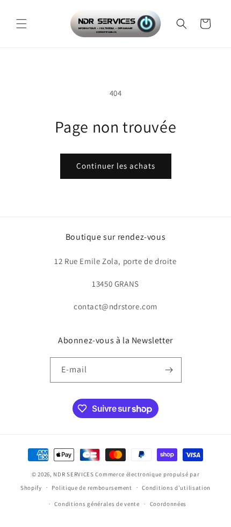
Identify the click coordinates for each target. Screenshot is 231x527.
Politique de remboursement (92, 487)
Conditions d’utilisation (176, 487)
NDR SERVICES (73, 474)
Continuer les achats (115, 166)
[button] (21, 24)
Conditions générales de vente (96, 504)
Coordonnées (168, 504)
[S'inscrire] (169, 370)
